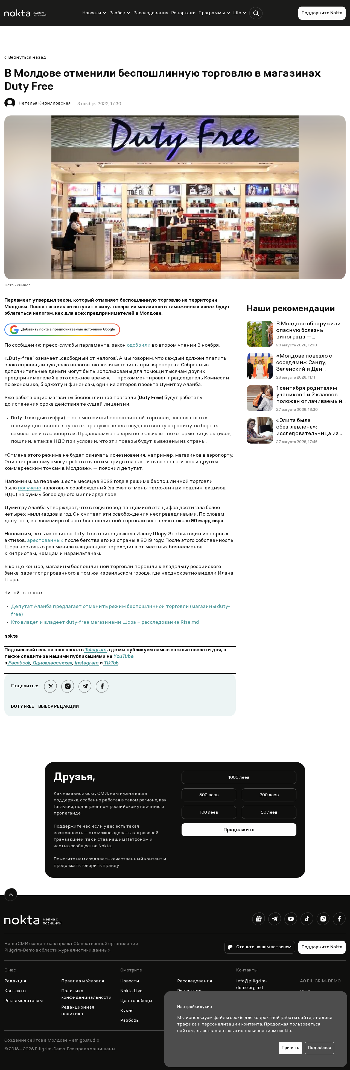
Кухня (127, 1011)
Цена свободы (136, 1001)
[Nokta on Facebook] (339, 920)
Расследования (150, 13)
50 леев (269, 812)
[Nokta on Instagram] (323, 920)
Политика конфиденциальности (86, 994)
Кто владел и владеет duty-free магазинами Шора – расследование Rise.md (105, 622)
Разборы (130, 1020)
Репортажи (183, 13)
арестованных (45, 540)
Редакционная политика (77, 1010)
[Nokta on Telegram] (274, 920)
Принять (290, 1048)
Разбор (117, 13)
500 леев (209, 795)
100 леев (209, 812)
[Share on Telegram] (84, 686)
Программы (212, 13)
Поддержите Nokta (322, 13)
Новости (91, 13)
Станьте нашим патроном (263, 947)
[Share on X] (50, 686)
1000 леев (239, 777)
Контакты (15, 991)
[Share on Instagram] (67, 686)
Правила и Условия (82, 981)
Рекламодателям (23, 1001)
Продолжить (239, 830)
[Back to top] (10, 894)
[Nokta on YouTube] (290, 920)
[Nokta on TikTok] (307, 920)
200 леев (269, 795)
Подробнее (319, 1048)
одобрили (139, 345)
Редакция (15, 981)
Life (237, 13)
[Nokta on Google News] (258, 920)
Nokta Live (131, 991)
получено (29, 488)
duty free (22, 707)
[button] (255, 13)
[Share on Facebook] (102, 686)
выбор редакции (58, 707)
